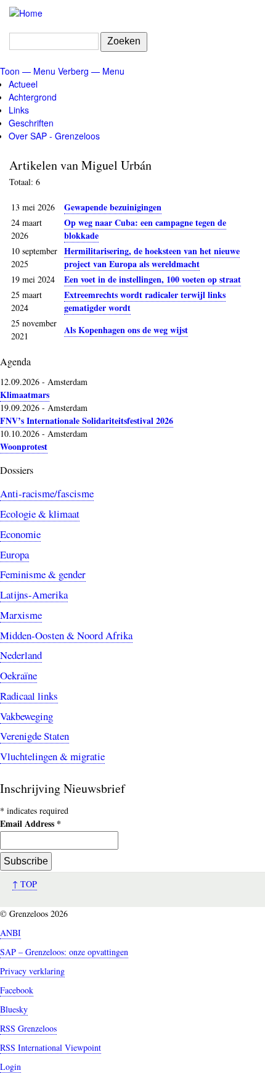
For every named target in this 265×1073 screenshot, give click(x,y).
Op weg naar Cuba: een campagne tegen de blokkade (145, 229)
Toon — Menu (27, 71)
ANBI (10, 932)
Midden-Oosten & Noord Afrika (66, 635)
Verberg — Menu (91, 71)
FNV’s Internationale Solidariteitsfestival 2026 (86, 420)
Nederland (21, 655)
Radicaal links (29, 696)
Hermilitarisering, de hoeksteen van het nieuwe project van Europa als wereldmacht (152, 257)
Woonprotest (23, 446)
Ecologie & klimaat (40, 514)
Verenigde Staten (34, 736)
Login (10, 1066)
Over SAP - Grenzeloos (54, 136)
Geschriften (31, 123)
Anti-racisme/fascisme (47, 493)
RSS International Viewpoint (50, 1047)
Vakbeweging (26, 716)
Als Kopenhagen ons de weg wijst (126, 329)
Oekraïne (18, 675)
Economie (20, 534)
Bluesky (14, 1009)
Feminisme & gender (43, 574)
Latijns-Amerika (34, 594)
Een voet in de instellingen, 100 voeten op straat (152, 279)
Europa (14, 554)
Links (19, 110)
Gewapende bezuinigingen (112, 207)
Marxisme (21, 615)
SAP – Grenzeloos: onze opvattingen (64, 952)
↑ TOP (24, 884)
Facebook (16, 990)
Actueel (23, 84)
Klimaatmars (24, 394)
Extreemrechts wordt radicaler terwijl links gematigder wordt (145, 301)
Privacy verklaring (32, 971)
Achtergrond (33, 97)
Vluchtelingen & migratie (52, 756)
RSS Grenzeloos (28, 1028)
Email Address (30, 823)
